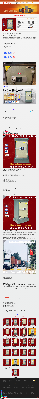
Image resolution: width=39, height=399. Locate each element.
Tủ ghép (15, 392)
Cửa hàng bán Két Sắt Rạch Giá (6, 36)
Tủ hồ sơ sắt (27, 391)
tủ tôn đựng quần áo (7, 237)
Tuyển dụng (31, 0)
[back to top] (37, 397)
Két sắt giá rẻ (32, 385)
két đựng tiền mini (18, 237)
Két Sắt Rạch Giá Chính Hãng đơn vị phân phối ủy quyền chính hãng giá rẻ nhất (7, 368)
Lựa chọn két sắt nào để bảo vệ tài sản (7, 46)
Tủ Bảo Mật (17, 381)
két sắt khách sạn (5, 302)
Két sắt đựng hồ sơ (10, 387)
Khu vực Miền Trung (25, 380)
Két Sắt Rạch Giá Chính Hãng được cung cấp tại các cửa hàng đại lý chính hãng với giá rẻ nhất (32, 347)
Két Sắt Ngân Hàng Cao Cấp (11, 381)
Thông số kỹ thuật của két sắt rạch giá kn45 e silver (10, 42)
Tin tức (28, 0)
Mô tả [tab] (10, 33)
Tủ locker (21, 392)
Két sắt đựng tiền (15, 385)
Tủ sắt (32, 392)
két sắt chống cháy (5, 304)
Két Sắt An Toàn (4, 380)
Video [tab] (12, 33)
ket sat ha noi (5, 305)
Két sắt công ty (9, 386)
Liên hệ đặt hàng (5, 47)
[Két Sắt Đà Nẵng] (19, 95)
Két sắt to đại (4, 386)
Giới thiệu (17, 0)
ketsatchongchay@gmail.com (7, 190)
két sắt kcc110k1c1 (14, 237)
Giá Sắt (26, 393)
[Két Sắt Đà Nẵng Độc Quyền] (19, 151)
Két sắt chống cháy (33, 386)
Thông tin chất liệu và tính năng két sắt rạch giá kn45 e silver (11, 43)
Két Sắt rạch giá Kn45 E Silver (7, 41)
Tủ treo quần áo (9, 392)
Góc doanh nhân (20, 0)
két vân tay (21, 237)
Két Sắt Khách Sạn (10, 380)
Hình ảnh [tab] (8, 33)
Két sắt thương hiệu (27, 386)
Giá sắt (3, 392)
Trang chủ (15, 0)
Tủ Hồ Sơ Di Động (16, 393)
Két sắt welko (21, 385)
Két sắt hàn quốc (27, 385)
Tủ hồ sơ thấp (9, 391)
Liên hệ (34, 0)
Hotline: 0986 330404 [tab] (18, 33)
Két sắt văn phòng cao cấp (5, 387)
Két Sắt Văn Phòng (18, 380)
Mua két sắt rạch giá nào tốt (6, 45)
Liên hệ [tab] (14, 33)
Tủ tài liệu (21, 391)
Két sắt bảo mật (15, 386)
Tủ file (26, 392)
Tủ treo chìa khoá (33, 391)
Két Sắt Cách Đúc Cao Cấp (5, 381)
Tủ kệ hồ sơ (32, 393)
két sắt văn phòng (5, 303)
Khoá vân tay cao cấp (28, 387)
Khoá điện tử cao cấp (33, 387)
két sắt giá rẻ (24, 237)
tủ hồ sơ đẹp (11, 237)
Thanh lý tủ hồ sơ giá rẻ (5, 393)
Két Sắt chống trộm (22, 387)
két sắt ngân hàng (5, 301)
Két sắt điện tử (4, 385)
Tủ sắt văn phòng (15, 391)
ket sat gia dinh (5, 306)
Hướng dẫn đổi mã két (25, 0)
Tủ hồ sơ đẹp (4, 391)
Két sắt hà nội (9, 385)
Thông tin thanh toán (7, 44)
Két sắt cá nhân (21, 386)
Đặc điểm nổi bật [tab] (4, 33)
